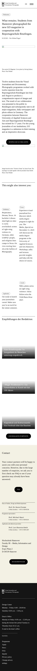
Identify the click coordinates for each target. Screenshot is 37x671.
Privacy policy (7, 657)
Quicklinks (5, 636)
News (4, 648)
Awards (22, 283)
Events (22, 207)
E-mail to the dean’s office (11, 629)
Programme (6, 641)
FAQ (18, 489)
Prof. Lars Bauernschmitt (18, 528)
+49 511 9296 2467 (24, 530)
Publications (6, 14)
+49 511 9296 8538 (24, 509)
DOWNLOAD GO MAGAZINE (18, 142)
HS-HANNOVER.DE (18, 562)
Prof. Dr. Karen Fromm (17, 507)
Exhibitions (6, 209)
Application (6, 293)
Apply (4, 644)
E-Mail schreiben (13, 509)
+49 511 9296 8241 (24, 519)
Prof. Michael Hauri (16, 517)
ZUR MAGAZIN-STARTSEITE (18, 436)
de (26, 4)
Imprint (4, 654)
